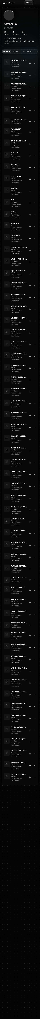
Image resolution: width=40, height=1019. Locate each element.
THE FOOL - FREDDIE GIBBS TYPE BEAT (19, 471)
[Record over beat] (30, 63)
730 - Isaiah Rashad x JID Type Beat (19, 727)
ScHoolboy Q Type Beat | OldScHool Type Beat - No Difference (19, 656)
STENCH (14, 212)
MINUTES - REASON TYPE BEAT (19, 599)
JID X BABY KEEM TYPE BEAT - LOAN (19, 72)
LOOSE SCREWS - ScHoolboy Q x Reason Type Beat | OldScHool (19, 751)
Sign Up (28, 3)
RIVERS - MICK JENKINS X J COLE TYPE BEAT (19, 412)
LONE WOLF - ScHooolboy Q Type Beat (19, 483)
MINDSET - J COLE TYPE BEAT (19, 318)
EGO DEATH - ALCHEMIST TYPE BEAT (19, 519)
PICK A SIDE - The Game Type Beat (19, 715)
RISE (12, 200)
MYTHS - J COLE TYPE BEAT (19, 668)
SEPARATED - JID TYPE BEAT (19, 389)
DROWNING (15, 235)
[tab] (6, 51)
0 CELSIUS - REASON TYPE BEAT (19, 542)
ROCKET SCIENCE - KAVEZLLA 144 (19, 623)
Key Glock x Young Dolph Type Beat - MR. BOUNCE (19, 96)
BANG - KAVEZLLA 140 (18, 141)
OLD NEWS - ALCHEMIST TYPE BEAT (19, 530)
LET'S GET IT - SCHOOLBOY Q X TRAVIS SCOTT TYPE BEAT (19, 330)
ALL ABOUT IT (16, 129)
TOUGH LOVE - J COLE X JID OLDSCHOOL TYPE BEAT (19, 353)
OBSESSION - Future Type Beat (19, 703)
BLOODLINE (15, 153)
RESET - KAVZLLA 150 (18, 294)
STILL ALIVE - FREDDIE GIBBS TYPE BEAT (19, 306)
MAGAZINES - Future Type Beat (19, 762)
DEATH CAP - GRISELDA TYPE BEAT (19, 554)
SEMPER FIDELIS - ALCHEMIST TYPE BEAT (19, 495)
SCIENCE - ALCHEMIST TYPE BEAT (19, 424)
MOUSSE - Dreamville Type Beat (19, 680)
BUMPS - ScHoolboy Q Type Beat (19, 448)
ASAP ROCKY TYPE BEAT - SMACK (19, 84)
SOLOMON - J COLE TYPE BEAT (19, 436)
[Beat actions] (34, 63)
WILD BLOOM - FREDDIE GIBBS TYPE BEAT (19, 633)
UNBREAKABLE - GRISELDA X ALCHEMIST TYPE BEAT (19, 365)
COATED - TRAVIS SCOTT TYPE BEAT (19, 341)
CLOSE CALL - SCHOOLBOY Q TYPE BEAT (19, 578)
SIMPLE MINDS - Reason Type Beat (19, 691)
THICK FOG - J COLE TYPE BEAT (19, 507)
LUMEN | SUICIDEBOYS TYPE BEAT (19, 259)
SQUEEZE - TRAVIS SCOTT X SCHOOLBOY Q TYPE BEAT (19, 271)
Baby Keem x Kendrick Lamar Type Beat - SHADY (19, 107)
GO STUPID (15, 223)
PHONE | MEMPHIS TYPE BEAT (19, 247)
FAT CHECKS (15, 164)
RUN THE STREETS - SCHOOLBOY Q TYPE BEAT (19, 587)
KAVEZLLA (14, 62)
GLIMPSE (14, 188)
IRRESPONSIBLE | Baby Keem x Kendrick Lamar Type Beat (19, 119)
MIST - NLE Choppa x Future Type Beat (19, 739)
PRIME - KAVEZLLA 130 (18, 611)
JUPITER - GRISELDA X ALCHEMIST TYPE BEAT (19, 377)
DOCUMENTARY (16, 176)
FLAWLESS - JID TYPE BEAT (19, 566)
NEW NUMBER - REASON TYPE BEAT (19, 644)
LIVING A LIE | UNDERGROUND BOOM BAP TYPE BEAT (19, 282)
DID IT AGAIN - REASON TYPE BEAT (19, 401)
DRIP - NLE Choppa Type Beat (19, 774)
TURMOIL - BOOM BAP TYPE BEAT (19, 460)
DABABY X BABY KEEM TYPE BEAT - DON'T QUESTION (19, 60)
